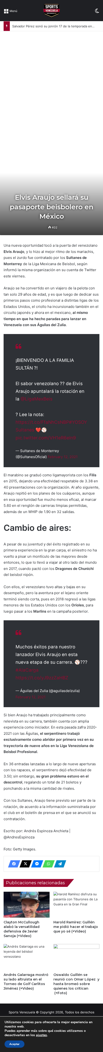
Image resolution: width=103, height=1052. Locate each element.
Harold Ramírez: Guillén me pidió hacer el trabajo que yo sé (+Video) (75, 926)
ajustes (41, 1035)
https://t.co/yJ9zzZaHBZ (42, 678)
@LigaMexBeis (36, 399)
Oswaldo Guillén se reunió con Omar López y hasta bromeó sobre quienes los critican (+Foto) (76, 984)
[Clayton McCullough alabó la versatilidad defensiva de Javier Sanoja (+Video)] (27, 905)
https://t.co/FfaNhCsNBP (42, 422)
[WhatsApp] (47, 863)
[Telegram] (58, 863)
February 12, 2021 (63, 456)
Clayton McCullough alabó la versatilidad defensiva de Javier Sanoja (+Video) (22, 929)
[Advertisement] (51, 85)
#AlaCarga (27, 670)
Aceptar (14, 1044)
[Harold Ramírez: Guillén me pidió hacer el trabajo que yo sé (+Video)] (76, 905)
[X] (24, 863)
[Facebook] (12, 863)
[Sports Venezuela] (51, 10)
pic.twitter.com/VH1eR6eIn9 (46, 438)
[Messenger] (35, 863)
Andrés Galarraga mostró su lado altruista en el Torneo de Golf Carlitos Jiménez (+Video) (26, 982)
